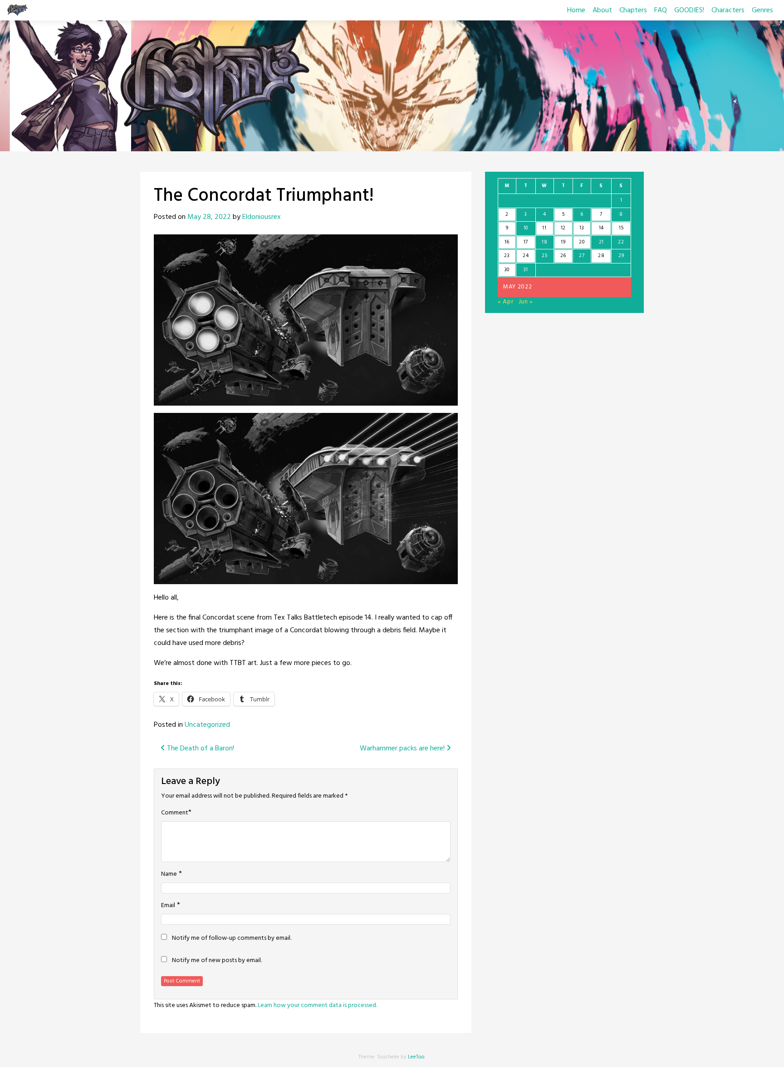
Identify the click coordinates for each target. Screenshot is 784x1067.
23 (507, 256)
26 (563, 256)
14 (601, 228)
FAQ (660, 10)
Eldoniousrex (261, 217)
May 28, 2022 (209, 217)
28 (601, 256)
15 (621, 228)
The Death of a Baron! (199, 748)
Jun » (526, 302)
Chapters (633, 10)
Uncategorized (207, 725)
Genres (762, 10)
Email (168, 905)
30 (507, 270)
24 (526, 256)
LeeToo (416, 1057)
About (602, 10)
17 (526, 242)
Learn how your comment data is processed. (317, 1005)
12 (563, 228)
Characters (728, 10)
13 (581, 228)
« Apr (506, 302)
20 (581, 242)
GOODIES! (689, 10)
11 (544, 228)
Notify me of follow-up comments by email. (231, 938)
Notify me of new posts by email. (217, 960)
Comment (174, 813)
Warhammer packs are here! (403, 748)
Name (169, 874)
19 (563, 242)
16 (507, 242)
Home (576, 10)
